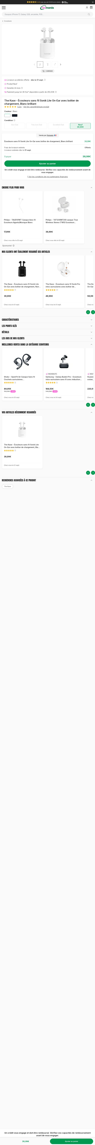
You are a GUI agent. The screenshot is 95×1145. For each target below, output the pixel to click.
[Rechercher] (89, 14)
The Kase (7, 486)
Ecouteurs (8, 21)
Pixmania (50, 135)
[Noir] (15, 115)
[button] (60, 64)
